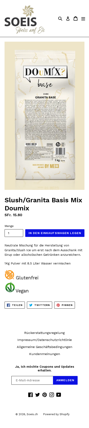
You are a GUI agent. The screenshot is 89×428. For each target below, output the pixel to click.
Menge (9, 226)
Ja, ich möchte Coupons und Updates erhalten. (44, 368)
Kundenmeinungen (44, 354)
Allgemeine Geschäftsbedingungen (44, 347)
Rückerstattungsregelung (44, 333)
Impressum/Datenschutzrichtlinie (44, 340)
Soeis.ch (32, 414)
